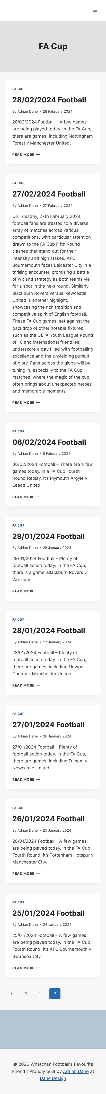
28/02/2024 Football (49, 99)
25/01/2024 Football (48, 913)
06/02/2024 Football (49, 442)
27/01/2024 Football (48, 724)
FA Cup (18, 89)
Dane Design (53, 1078)
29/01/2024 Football (48, 536)
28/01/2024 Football (48, 630)
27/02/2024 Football (49, 194)
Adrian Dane (27, 111)
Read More (26, 155)
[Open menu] (95, 10)
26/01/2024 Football (48, 818)
